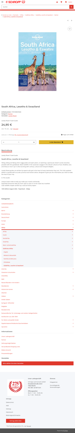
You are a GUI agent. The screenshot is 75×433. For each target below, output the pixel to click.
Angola (6, 252)
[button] (57, 2)
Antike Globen (5, 299)
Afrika (3, 227)
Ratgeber (4, 306)
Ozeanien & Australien (8, 272)
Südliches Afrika (8, 248)
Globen (3, 296)
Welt (2, 279)
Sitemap (8, 409)
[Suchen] (71, 7)
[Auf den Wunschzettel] (70, 29)
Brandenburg (5, 214)
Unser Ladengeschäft (7, 336)
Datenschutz (10, 402)
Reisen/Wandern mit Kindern (10, 282)
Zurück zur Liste (7, 15)
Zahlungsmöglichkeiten (8, 343)
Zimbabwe (7, 262)
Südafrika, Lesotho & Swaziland (13, 265)
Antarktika (4, 276)
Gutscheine (4, 207)
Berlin (3, 210)
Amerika (3, 269)
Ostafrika (6, 242)
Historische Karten (7, 289)
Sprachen (4, 327)
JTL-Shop (65, 430)
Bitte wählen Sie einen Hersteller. (13, 363)
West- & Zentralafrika (9, 245)
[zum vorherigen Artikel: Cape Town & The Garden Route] (68, 20)
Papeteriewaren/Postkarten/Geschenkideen (14, 323)
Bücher (10, 114)
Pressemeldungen (7, 353)
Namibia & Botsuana (10, 259)
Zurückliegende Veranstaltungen (55, 386)
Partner (3, 340)
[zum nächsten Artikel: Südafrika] (72, 20)
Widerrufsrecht (6, 350)
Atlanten (4, 293)
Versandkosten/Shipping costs (10, 347)
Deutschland (5, 217)
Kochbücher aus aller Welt (9, 316)
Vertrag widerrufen (15, 421)
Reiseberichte (5, 310)
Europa (3, 221)
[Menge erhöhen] (34, 142)
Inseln (5, 235)
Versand (15, 129)
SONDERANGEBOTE (7, 204)
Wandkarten (5, 286)
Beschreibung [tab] (6, 150)
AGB (7, 405)
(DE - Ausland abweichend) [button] (21, 135)
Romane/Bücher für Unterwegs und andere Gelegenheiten (19, 313)
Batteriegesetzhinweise (13, 415)
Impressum (9, 412)
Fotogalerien (54, 382)
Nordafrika (6, 238)
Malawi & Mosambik (10, 255)
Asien (3, 224)
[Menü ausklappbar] (2, 1)
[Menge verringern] (4, 142)
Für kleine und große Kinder (10, 320)
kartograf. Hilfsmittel (7, 303)
